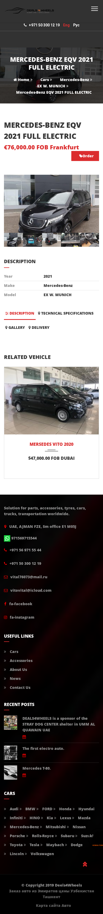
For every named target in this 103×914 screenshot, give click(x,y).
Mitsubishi (55, 826)
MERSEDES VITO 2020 (51, 444)
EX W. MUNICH (51, 85)
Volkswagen (42, 853)
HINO (34, 817)
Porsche (17, 835)
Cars (44, 79)
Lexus (65, 817)
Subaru (67, 835)
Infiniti (16, 817)
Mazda (84, 817)
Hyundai (86, 808)
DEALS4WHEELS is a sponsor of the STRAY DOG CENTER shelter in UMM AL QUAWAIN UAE (58, 724)
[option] (51, 204)
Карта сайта (48, 905)
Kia (49, 817)
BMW (29, 808)
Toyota (16, 844)
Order (88, 155)
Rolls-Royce (42, 835)
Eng (66, 25)
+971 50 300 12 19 (44, 25)
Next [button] (87, 204)
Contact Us (19, 687)
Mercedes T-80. (36, 768)
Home (23, 79)
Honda (65, 808)
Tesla (34, 844)
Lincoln (16, 853)
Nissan (79, 826)
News (15, 678)
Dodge (76, 844)
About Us (18, 669)
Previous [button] (15, 204)
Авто (66, 905)
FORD (46, 808)
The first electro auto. (43, 748)
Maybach (54, 844)
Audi (13, 808)
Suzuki (86, 835)
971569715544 (24, 538)
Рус (76, 25)
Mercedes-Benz (74, 79)
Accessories (20, 660)
